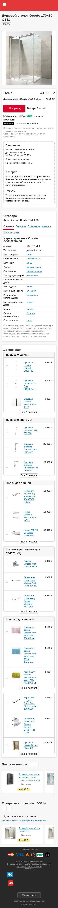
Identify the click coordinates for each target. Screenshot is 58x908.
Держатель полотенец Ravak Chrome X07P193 (29, 601)
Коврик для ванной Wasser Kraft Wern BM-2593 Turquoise (30, 655)
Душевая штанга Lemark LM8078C (28, 366)
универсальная (34, 271)
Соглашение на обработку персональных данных (29, 864)
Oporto (29, 309)
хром (29, 254)
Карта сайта (29, 869)
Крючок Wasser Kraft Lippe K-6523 (30, 564)
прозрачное (32, 295)
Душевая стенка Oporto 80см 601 (31, 745)
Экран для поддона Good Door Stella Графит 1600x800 (30, 703)
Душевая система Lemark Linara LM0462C (31, 448)
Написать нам (29, 895)
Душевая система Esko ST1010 (31, 430)
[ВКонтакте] (10, 874)
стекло (29, 302)
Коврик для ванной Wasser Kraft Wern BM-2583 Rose (30, 632)
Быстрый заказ (36, 108)
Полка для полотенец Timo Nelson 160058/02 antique (30, 496)
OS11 (29, 263)
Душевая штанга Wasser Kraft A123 (30, 403)
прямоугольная (34, 267)
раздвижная (32, 275)
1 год (29, 320)
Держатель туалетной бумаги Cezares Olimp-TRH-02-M (30, 725)
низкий (29, 286)
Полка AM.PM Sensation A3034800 (31, 533)
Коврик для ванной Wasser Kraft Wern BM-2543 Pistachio (31, 677)
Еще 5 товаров (29, 412)
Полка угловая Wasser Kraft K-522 (30, 516)
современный (33, 258)
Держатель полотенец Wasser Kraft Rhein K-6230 (30, 581)
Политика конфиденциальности (29, 861)
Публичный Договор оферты (29, 866)
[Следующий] (50, 58)
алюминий (31, 291)
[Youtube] (10, 883)
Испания (30, 313)
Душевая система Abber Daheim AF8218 (31, 466)
